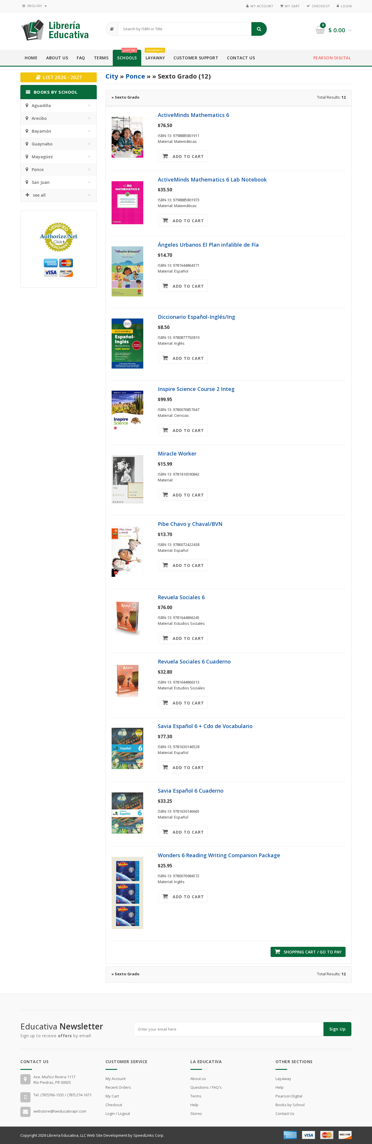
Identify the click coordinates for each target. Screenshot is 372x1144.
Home (31, 58)
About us (198, 1078)
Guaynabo (42, 144)
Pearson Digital (332, 58)
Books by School (290, 1104)
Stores (196, 1113)
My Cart (292, 6)
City (111, 76)
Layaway (155, 55)
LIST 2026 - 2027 (62, 77)
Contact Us (241, 58)
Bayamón (41, 131)
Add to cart (186, 156)
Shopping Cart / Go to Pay (310, 952)
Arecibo (39, 118)
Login (346, 6)
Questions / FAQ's (206, 1087)
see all (39, 195)
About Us (57, 58)
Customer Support (196, 58)
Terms (101, 58)
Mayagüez (42, 156)
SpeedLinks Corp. (148, 1135)
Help (194, 1104)
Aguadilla (41, 105)
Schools (127, 55)
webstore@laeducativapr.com (59, 1111)
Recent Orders (118, 1087)
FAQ (81, 58)
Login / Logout (117, 1113)
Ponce (38, 169)
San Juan (41, 182)
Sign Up (337, 1029)
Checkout (321, 6)
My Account (262, 6)
